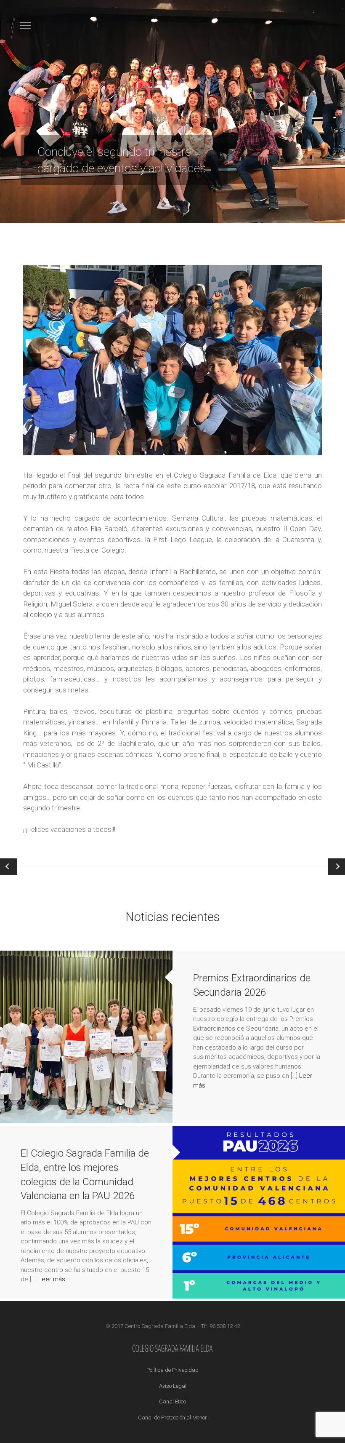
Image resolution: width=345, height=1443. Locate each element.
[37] (174, 455)
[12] (124, 448)
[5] (62, 448)
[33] (310, 448)
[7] (80, 448)
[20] (195, 448)
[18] (177, 448)
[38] (183, 455)
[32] (301, 448)
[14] (142, 448)
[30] (283, 448)
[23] (221, 448)
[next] (311, 360)
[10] (106, 448)
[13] (133, 448)
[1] (27, 448)
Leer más (51, 1279)
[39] (192, 455)
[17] (168, 448)
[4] (53, 448)
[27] (257, 448)
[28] (265, 448)
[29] (274, 448)
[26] (248, 448)
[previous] (34, 360)
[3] (45, 448)
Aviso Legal (172, 1386)
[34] (318, 448)
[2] (36, 448)
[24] (230, 448)
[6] (71, 448)
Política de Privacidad (172, 1370)
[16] (159, 448)
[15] (151, 448)
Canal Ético (172, 1401)
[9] (98, 448)
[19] (186, 448)
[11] (115, 448)
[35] (156, 455)
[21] (204, 448)
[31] (292, 448)
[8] (89, 448)
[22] (212, 448)
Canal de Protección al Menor (172, 1417)
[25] (239, 448)
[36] (165, 455)
